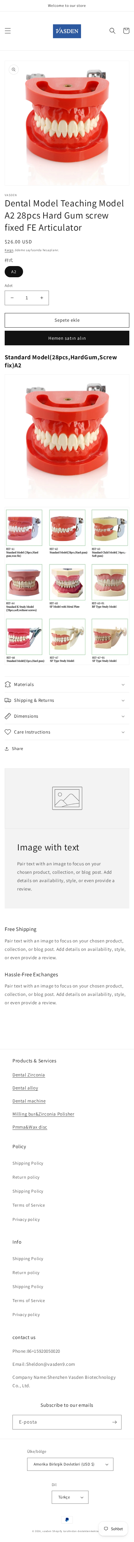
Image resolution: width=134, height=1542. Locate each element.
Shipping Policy (27, 1163)
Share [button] (17, 748)
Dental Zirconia (28, 1075)
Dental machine (28, 1101)
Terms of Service (28, 1205)
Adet (9, 285)
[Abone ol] (114, 1422)
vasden (46, 1531)
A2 (14, 271)
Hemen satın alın (67, 338)
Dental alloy (25, 1088)
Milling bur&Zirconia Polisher (43, 1114)
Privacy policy (26, 1219)
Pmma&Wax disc (29, 1127)
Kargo (9, 250)
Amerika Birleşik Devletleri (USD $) (64, 1464)
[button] (8, 31)
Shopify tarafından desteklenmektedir (77, 1531)
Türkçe (64, 1497)
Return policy (26, 1177)
